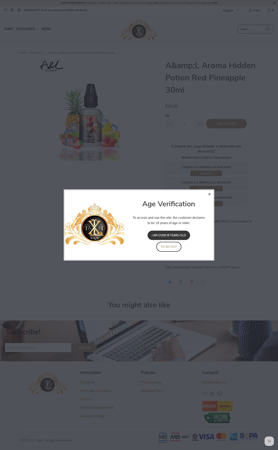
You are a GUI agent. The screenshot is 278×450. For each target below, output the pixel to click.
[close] (209, 194)
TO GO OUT (169, 247)
